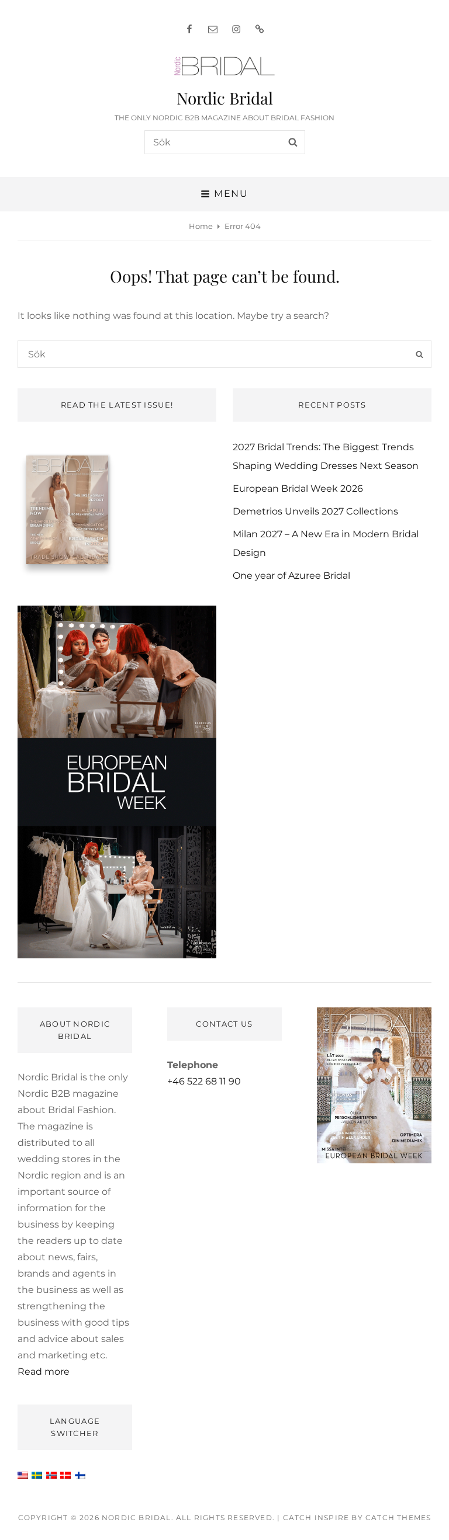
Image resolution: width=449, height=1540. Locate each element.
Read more (44, 1371)
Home (201, 226)
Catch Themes (398, 1517)
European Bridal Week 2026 (298, 488)
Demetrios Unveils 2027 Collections (315, 511)
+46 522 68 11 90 (204, 1081)
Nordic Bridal (225, 98)
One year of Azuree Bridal (291, 575)
